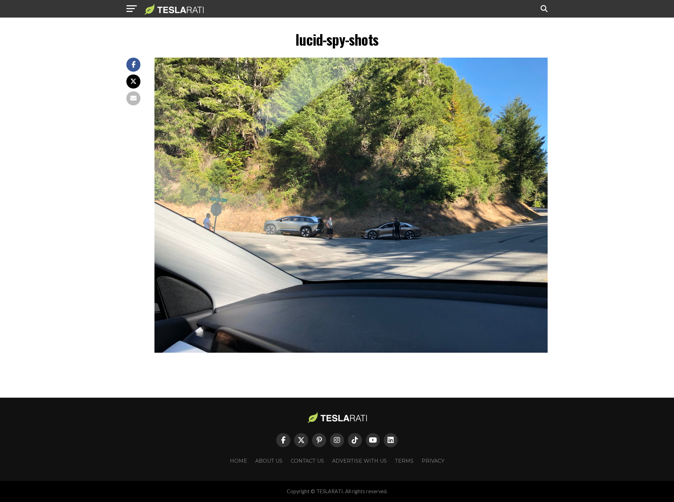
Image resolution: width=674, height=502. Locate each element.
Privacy (433, 461)
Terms (404, 461)
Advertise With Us (359, 461)
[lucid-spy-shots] (351, 350)
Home (238, 461)
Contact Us (307, 461)
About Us (269, 461)
